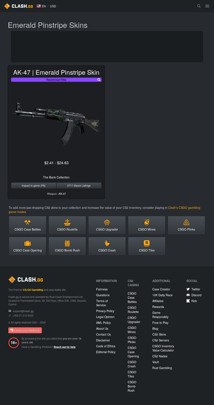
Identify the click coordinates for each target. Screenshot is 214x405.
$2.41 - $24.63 (56, 162)
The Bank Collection (56, 177)
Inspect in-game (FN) (34, 185)
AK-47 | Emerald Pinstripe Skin (56, 72)
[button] (41, 6)
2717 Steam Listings (78, 185)
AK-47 (62, 194)
